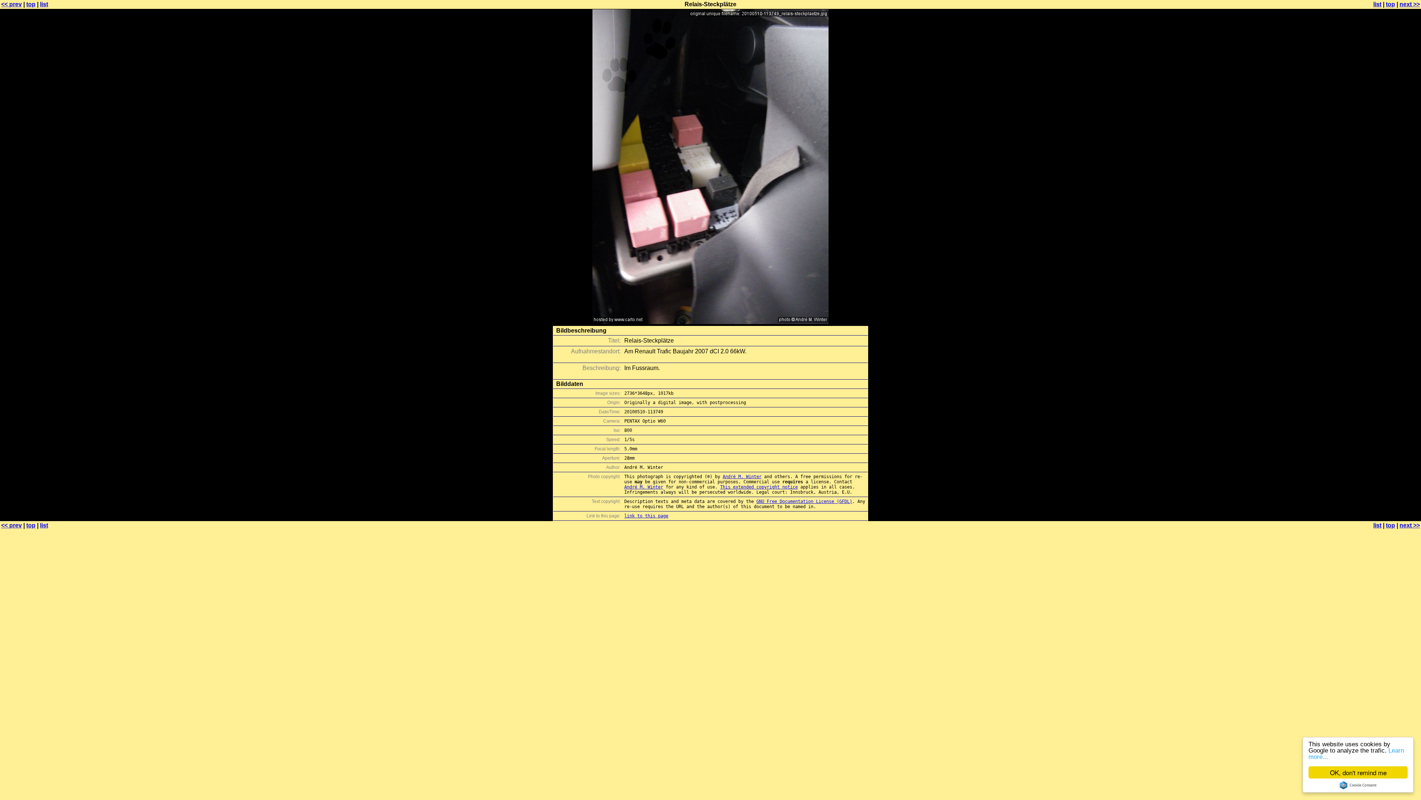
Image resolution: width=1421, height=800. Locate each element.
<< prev (11, 4)
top (31, 4)
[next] (710, 322)
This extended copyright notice (759, 487)
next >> (1410, 4)
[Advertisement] (1391, 183)
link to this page (646, 516)
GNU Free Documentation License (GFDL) (804, 501)
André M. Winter (742, 476)
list (44, 4)
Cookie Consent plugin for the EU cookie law (1358, 785)
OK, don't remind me (1358, 772)
